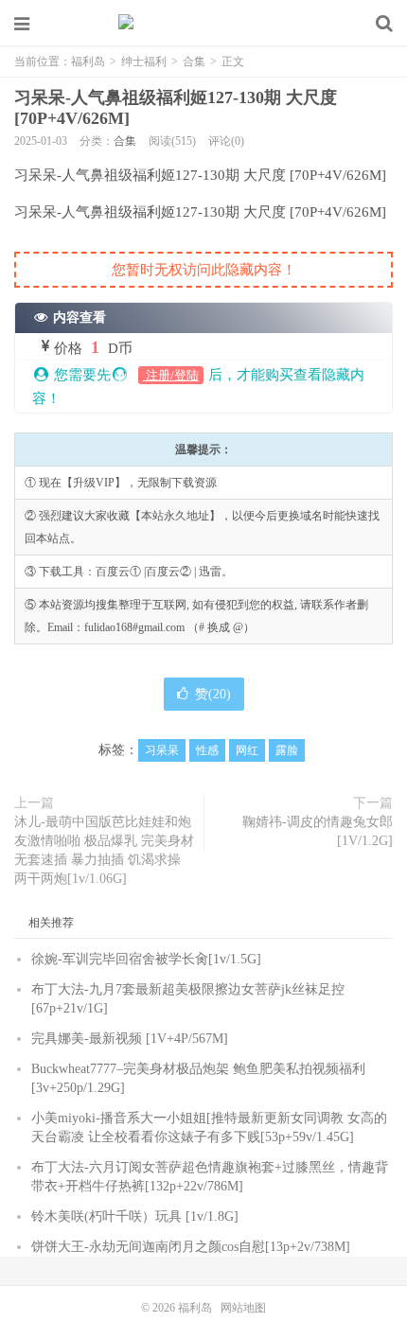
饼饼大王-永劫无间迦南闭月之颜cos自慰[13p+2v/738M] (190, 1247)
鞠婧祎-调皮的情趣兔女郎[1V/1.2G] (317, 831)
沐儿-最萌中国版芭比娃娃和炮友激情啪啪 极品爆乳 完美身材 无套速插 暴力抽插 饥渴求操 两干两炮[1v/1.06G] (104, 850)
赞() (213, 694)
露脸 (286, 750)
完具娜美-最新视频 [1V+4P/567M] (129, 1038)
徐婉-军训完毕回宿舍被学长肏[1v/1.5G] (146, 959)
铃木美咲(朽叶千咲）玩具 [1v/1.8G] (135, 1216)
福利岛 (203, 23)
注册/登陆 (171, 375)
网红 (247, 750)
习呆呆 (162, 750)
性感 (207, 750)
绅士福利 (144, 61)
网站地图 (243, 1307)
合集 (194, 61)
